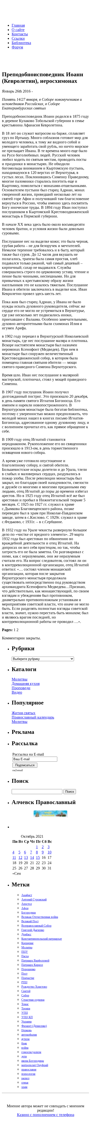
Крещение (27, 943)
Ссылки (18, 38)
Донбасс (26, 934)
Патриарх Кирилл (32, 965)
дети (24, 1056)
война (24, 1047)
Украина (26, 1021)
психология (28, 1074)
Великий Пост (30, 921)
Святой (25, 991)
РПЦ (24, 982)
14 (32, 857)
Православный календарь (33, 717)
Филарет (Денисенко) (34, 1026)
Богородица (28, 912)
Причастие (27, 978)
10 (49, 852)
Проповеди (21, 688)
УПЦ (24, 1013)
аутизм (25, 1039)
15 (38, 857)
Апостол (26, 904)
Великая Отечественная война (39, 917)
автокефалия (29, 1034)
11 (14, 857)
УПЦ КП (27, 1017)
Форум (17, 47)
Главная (18, 25)
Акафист (26, 895)
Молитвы (19, 679)
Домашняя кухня (26, 684)
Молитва (26, 947)
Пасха (25, 956)
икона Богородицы (32, 1060)
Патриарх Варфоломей (35, 960)
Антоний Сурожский (34, 899)
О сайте (18, 30)
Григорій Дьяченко (32, 930)
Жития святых (23, 713)
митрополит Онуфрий (34, 1065)
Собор (25, 995)
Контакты (20, 34)
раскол (25, 1078)
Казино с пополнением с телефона (45, 1115)
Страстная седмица (32, 999)
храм (24, 1087)
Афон (24, 908)
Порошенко (28, 969)
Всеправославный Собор (36, 925)
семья (24, 1082)
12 (20, 857)
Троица (25, 1008)
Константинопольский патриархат (41, 938)
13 (26, 857)
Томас (25, 1004)
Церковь (26, 1030)
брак (24, 1043)
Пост (24, 973)
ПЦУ (24, 952)
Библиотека (21, 43)
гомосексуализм (31, 1052)
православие (28, 1069)
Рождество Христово (34, 986)
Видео (17, 692)
